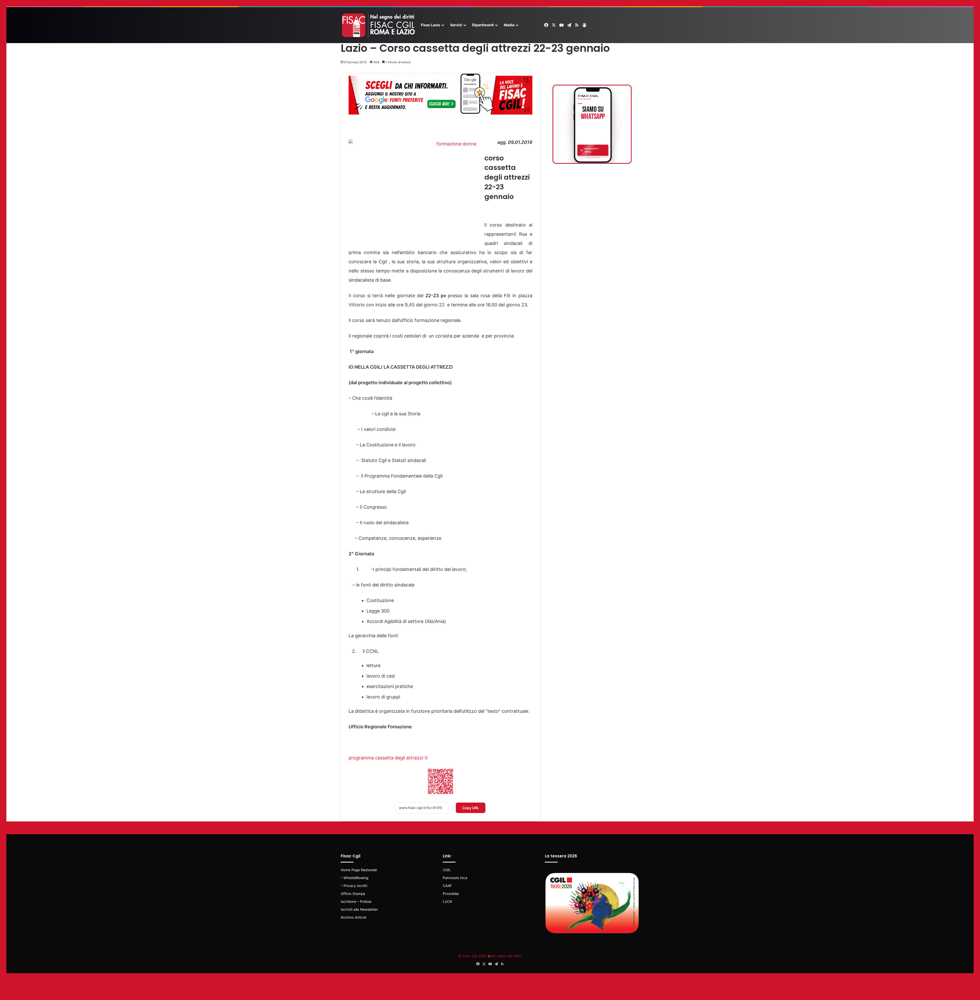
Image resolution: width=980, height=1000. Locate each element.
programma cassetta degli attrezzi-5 (388, 757)
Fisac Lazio (430, 25)
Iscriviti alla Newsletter (359, 909)
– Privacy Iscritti (354, 886)
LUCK (447, 901)
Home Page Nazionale (359, 870)
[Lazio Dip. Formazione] (379, 25)
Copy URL (470, 808)
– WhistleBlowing (354, 878)
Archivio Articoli (353, 917)
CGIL (447, 870)
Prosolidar (451, 894)
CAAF (447, 886)
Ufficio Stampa (353, 894)
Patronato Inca (455, 878)
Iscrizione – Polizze (356, 901)
